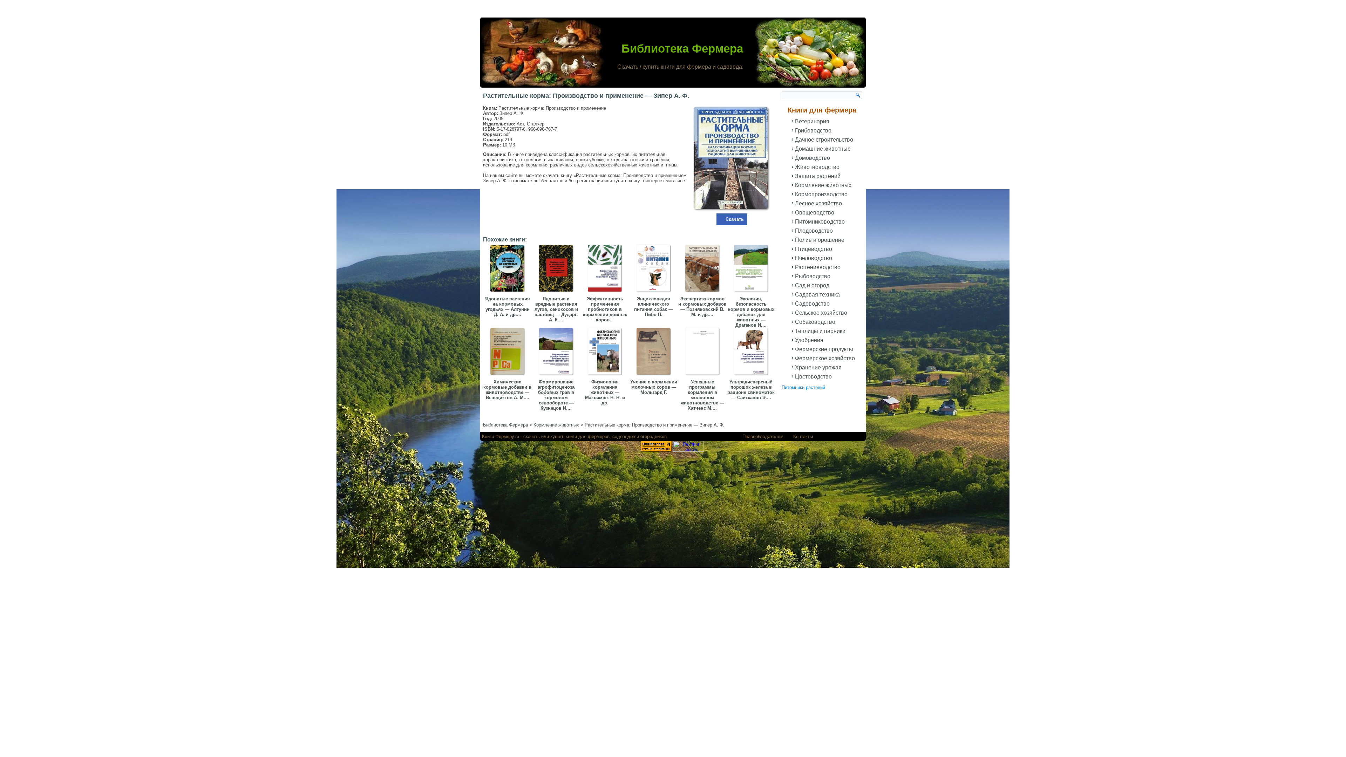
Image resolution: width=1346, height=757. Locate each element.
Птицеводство (813, 249)
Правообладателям (762, 436)
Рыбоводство (812, 276)
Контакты (803, 436)
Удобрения (809, 340)
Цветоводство (813, 377)
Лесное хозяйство (818, 203)
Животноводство (817, 167)
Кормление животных (823, 185)
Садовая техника (817, 295)
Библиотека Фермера (682, 48)
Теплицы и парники (820, 331)
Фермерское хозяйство (825, 358)
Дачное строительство (824, 140)
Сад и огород (812, 285)
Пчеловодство (813, 258)
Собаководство (815, 322)
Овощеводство (814, 213)
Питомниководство (820, 222)
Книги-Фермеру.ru (500, 436)
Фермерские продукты (824, 349)
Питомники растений (803, 387)
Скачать (735, 219)
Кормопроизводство (821, 194)
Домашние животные (823, 149)
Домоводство (812, 158)
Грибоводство (813, 131)
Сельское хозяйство (821, 313)
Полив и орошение (819, 240)
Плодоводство (814, 231)
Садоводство (812, 304)
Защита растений (818, 176)
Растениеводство (818, 267)
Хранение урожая (818, 367)
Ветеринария (812, 121)
